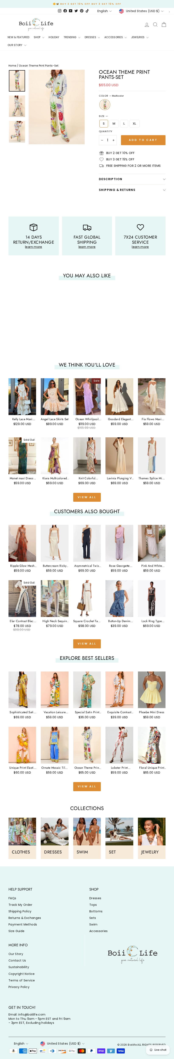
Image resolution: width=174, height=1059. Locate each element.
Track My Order (20, 905)
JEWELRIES (138, 37)
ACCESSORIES (114, 37)
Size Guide (16, 931)
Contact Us (17, 960)
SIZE (103, 116)
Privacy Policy (18, 987)
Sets (92, 918)
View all (87, 497)
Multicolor (105, 105)
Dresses (95, 898)
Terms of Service (21, 980)
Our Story (15, 954)
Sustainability (18, 967)
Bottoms (95, 911)
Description (110, 179)
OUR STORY (15, 45)
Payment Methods (22, 924)
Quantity (105, 131)
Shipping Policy (19, 911)
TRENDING (70, 37)
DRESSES (91, 37)
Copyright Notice (21, 974)
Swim (93, 924)
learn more (33, 247)
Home (12, 65)
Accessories (98, 931)
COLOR (111, 95)
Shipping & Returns (117, 190)
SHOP (37, 37)
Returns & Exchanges (24, 918)
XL (134, 123)
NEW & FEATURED (18, 37)
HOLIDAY (54, 37)
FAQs (12, 898)
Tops (93, 905)
